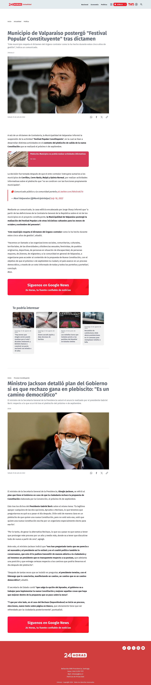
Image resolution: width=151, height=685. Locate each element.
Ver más (33, 159)
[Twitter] (102, 117)
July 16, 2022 (57, 198)
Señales (120, 4)
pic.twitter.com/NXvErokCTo (70, 191)
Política (104, 4)
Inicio (9, 21)
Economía (95, 4)
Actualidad (17, 21)
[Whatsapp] (91, 117)
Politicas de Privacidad (75, 676)
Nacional (84, 4)
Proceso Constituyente (21, 378)
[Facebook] (96, 117)
